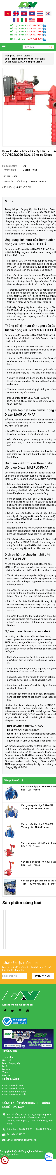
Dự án (5, 1066)
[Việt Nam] (8, 13)
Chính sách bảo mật (12, 1085)
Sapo (16, 1154)
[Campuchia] (24, 13)
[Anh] (16, 13)
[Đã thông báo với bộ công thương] (28, 1021)
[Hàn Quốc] (48, 13)
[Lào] (32, 13)
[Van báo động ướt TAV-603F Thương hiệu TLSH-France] (9, 868)
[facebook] (5, 1010)
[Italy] (24, 20)
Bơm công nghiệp (11, 1063)
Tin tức (6, 1072)
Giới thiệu (7, 1060)
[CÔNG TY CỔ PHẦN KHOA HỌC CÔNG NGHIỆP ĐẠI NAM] (28, 5)
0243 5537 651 (19, 1134)
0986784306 (36, 31)
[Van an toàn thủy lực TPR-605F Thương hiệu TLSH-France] (10, 830)
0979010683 (36, 28)
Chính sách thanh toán (14, 1091)
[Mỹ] (32, 20)
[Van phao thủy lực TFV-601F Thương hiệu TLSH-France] (11, 793)
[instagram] (20, 1010)
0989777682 (36, 34)
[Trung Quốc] (40, 20)
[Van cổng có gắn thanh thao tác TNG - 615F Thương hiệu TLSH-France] (10, 887)
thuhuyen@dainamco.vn (26, 730)
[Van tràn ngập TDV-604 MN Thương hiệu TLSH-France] (10, 849)
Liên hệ (6, 1075)
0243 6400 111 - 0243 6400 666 (35, 1129)
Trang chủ (7, 1057)
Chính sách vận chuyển (14, 1094)
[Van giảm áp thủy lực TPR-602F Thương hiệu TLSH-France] (11, 811)
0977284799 (36, 39)
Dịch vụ (6, 1069)
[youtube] (27, 1010)
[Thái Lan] (40, 13)
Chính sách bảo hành (13, 1088)
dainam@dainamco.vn (25, 1140)
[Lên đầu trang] (51, 879)
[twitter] (12, 1010)
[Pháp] (16, 20)
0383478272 (36, 25)
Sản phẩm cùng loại (21, 902)
